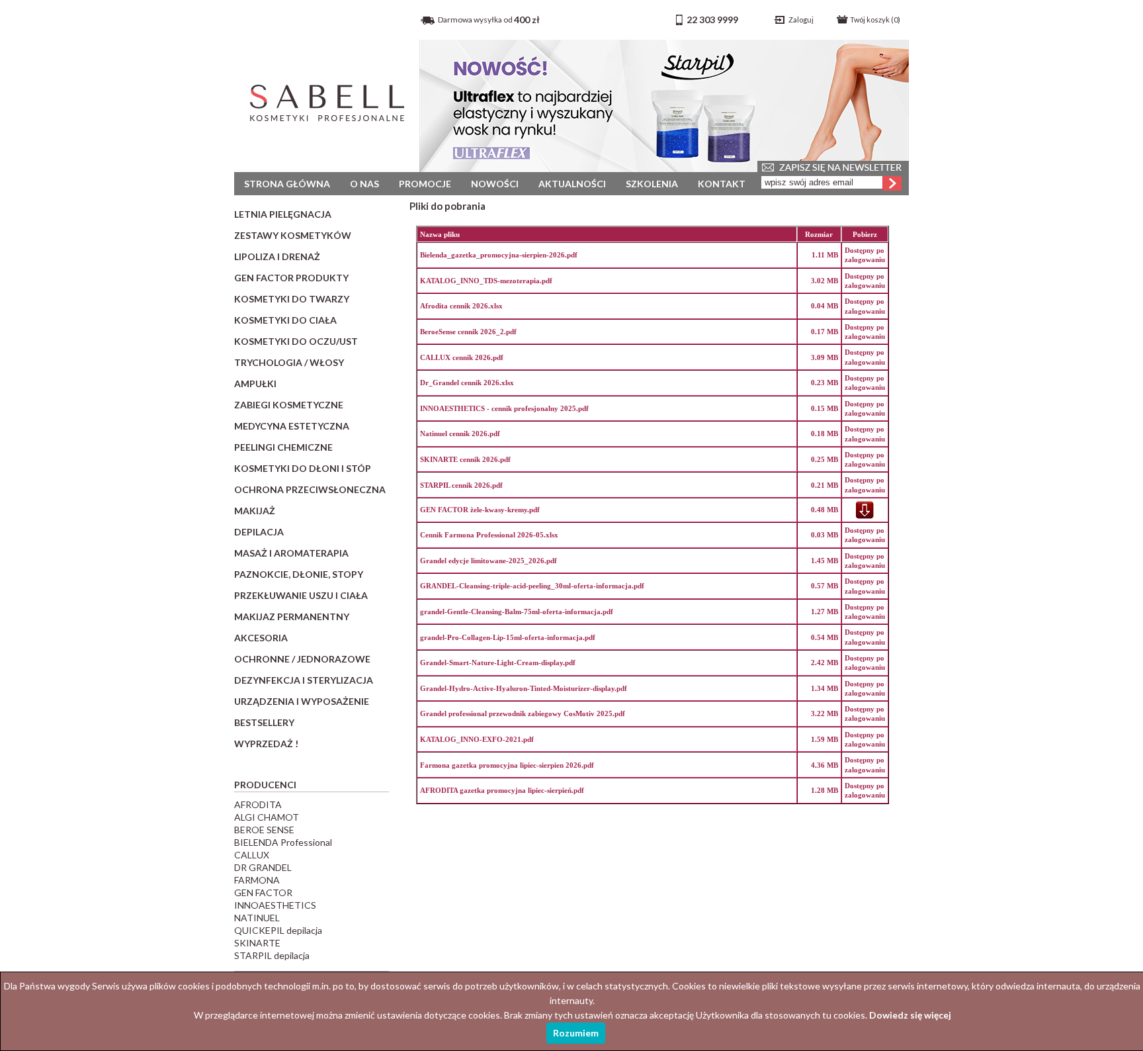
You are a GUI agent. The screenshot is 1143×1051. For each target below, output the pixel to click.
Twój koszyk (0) (875, 19)
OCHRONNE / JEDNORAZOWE (302, 658)
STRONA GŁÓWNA (287, 183)
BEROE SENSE (264, 829)
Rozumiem (576, 1032)
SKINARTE (257, 942)
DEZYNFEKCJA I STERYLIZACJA (303, 680)
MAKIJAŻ (254, 510)
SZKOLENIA (652, 183)
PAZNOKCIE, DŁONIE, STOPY (298, 574)
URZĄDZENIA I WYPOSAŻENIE (301, 701)
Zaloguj (801, 19)
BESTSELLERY (264, 722)
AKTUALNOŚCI (572, 183)
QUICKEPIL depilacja (278, 930)
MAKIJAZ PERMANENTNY (291, 616)
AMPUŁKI (255, 383)
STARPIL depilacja (272, 955)
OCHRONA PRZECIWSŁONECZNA (310, 489)
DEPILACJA (259, 531)
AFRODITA (258, 804)
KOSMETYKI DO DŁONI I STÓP (302, 468)
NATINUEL (257, 917)
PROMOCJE (425, 183)
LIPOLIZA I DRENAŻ (277, 256)
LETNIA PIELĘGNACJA (282, 214)
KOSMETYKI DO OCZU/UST (296, 341)
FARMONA (257, 880)
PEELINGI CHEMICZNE (283, 447)
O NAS (364, 183)
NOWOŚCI (495, 183)
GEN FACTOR (263, 892)
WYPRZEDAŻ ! (266, 743)
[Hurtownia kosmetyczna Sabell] (327, 128)
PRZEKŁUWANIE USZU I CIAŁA (301, 595)
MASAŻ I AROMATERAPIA (291, 553)
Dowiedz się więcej (910, 1015)
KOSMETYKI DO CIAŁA (285, 320)
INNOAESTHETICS (275, 905)
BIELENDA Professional (283, 842)
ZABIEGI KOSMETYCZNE (288, 404)
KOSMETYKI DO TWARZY (291, 298)
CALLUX (251, 854)
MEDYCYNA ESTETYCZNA (291, 426)
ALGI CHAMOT (266, 817)
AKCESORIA (261, 637)
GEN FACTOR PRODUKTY (291, 277)
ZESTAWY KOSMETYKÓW (292, 235)
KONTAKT (721, 183)
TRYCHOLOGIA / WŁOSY (289, 362)
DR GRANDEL (263, 867)
